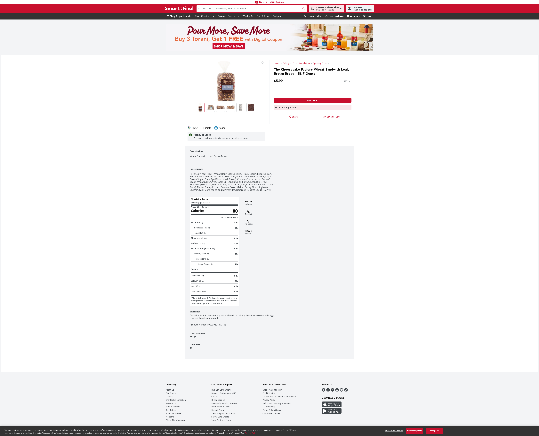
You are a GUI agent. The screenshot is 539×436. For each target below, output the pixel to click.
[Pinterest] (337, 390)
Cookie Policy (268, 393)
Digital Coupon (218, 400)
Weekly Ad (248, 16)
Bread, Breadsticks (301, 63)
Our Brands (171, 393)
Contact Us (216, 396)
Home (277, 63)
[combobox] (204, 8)
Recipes (277, 16)
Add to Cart (313, 100)
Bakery (286, 63)
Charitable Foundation (176, 400)
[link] (313, 16)
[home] (180, 8)
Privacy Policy (268, 400)
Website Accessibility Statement (276, 403)
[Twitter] (332, 390)
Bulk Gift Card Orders (221, 389)
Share (295, 116)
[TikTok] (346, 390)
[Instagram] (328, 390)
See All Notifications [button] (275, 2)
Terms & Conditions (271, 410)
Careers (169, 396)
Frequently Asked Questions (224, 403)
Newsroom (171, 403)
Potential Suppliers (174, 413)
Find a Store (263, 16)
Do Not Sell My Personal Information (279, 396)
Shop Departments (180, 16)
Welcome (170, 416)
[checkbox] (262, 62)
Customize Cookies (271, 413)
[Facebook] (323, 390)
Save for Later (334, 116)
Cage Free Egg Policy (272, 389)
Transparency (268, 406)
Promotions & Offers (220, 406)
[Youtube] (341, 390)
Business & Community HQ (223, 393)
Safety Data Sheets (220, 416)
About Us (170, 389)
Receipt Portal (217, 410)
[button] (369, 16)
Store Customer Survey (221, 420)
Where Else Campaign (175, 420)
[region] (269, 431)
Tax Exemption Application (223, 413)
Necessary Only (414, 430)
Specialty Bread (320, 63)
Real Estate (171, 410)
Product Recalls (173, 406)
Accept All (434, 430)
